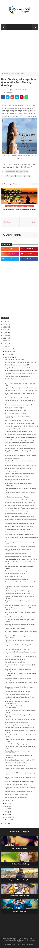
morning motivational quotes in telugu (16, 511)
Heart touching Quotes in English (20, 74)
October (7, 354)
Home (6, 74)
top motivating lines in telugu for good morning (19, 440)
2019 (5, 335)
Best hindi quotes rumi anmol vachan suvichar (19, 523)
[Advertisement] (19, 50)
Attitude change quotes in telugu (15, 573)
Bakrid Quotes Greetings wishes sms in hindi (19, 526)
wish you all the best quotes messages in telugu (20, 727)
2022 (5, 327)
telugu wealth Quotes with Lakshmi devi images (20, 546)
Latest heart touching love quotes (15, 765)
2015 (5, 346)
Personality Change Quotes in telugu (16, 571)
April (6, 812)
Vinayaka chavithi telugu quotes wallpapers (18, 649)
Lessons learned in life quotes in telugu (17, 694)
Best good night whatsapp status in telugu (18, 468)
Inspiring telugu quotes (12, 471)
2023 (5, 324)
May (6, 809)
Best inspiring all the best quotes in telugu (18, 691)
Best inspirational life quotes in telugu (16, 532)
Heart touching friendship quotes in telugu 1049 (20, 760)
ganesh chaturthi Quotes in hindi (15, 628)
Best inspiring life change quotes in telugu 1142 (19, 423)
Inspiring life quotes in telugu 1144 (15, 407)
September (8, 357)
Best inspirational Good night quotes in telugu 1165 (21, 362)
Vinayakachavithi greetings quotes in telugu (18, 791)
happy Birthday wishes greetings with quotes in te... (21, 388)
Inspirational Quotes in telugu (20, 864)
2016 (5, 343)
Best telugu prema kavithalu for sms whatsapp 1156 (21, 390)
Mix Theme (17, 944)
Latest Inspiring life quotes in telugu (16, 763)
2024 (5, 321)
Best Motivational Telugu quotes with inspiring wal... (21, 434)
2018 (5, 338)
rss (11, 249)
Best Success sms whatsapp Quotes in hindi (19, 534)
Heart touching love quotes (13, 576)
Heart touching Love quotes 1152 (15, 410)
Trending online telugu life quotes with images (19, 473)
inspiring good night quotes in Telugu (16, 513)
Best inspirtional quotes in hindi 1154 (16, 398)
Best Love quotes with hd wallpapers (16, 579)
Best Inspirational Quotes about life (16, 797)
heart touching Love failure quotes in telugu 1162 (20, 373)
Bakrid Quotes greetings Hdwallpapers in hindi (19, 516)
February (8, 817)
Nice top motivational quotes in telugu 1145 (18, 405)
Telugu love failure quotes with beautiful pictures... (20, 368)
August (7, 800)
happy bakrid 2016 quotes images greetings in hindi (21, 559)
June (6, 806)
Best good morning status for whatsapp (19, 206)
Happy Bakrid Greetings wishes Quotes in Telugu (20, 465)
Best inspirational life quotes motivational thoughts (19, 209)
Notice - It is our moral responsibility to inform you (20, 502)
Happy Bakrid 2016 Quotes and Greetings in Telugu (21, 455)
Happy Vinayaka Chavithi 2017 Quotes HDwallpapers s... (17, 702)
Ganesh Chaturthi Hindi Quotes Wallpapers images (21, 605)
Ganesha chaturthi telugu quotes (15, 659)
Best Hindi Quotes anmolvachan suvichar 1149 (19, 420)
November (8, 351)
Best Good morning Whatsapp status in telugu (19, 442)
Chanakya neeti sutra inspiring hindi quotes (18, 431)
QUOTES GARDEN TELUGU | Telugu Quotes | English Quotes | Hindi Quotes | (20, 939)
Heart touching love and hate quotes (16, 722)
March (7, 814)
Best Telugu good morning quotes (15, 445)
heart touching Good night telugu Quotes (17, 593)
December (8, 349)
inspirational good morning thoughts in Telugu (19, 500)
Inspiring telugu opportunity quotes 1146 (17, 376)
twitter (11, 259)
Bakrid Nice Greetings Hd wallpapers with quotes (20, 448)
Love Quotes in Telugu (19, 848)
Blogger (31, 944)
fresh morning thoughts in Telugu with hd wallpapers (21, 508)
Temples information (19, 911)
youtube (30, 254)
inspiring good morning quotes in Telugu (17, 529)
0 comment (8, 92)
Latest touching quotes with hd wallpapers (18, 591)
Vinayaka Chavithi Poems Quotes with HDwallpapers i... (17, 706)
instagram (11, 254)
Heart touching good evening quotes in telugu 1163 (21, 370)
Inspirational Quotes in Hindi (19, 896)
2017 (5, 341)
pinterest (30, 249)
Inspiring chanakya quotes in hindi (15, 429)
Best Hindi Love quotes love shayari (16, 413)
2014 (5, 823)
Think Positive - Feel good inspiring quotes (18, 744)
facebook (30, 259)
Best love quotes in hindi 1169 (14, 359)
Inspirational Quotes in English (19, 880)
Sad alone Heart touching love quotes (16, 794)
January (7, 820)
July (6, 803)
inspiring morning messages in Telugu (17, 497)
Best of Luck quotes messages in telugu (17, 725)
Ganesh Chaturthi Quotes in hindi (15, 617)
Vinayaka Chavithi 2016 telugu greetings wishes (20, 719)
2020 (5, 332)
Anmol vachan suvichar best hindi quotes (18, 556)
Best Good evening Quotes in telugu (16, 476)
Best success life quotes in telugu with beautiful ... (20, 505)
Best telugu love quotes (12, 458)
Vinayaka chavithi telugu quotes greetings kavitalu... (21, 656)
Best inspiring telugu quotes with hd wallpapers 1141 (21, 426)
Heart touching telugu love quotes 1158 (17, 365)
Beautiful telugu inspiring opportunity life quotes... (20, 437)
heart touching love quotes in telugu (16, 553)
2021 (5, 330)
